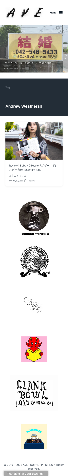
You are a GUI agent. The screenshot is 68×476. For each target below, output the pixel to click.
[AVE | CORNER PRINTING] (24, 12)
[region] (34, 49)
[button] (34, 49)
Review (32, 181)
